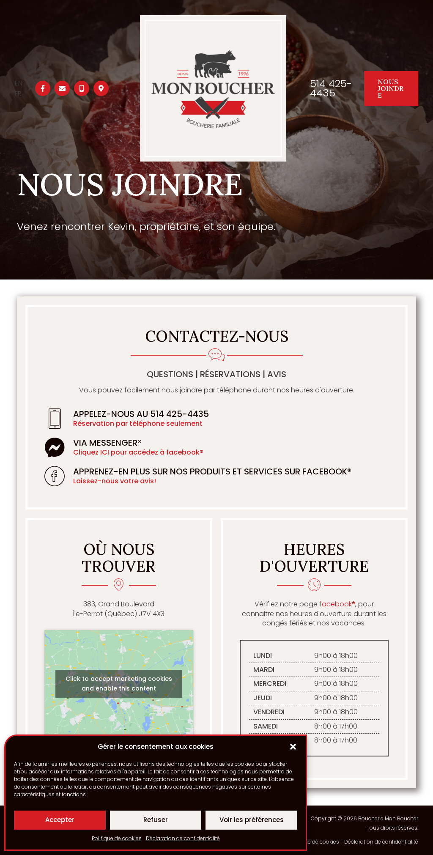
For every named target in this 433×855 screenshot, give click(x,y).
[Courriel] (62, 88)
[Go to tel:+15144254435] (216, 418)
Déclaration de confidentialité (183, 838)
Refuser (155, 819)
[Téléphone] (81, 88)
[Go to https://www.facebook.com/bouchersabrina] (216, 447)
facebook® (337, 604)
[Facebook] (42, 88)
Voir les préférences (251, 819)
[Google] (101, 88)
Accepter (59, 819)
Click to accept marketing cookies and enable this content (119, 683)
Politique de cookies (117, 838)
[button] (293, 747)
